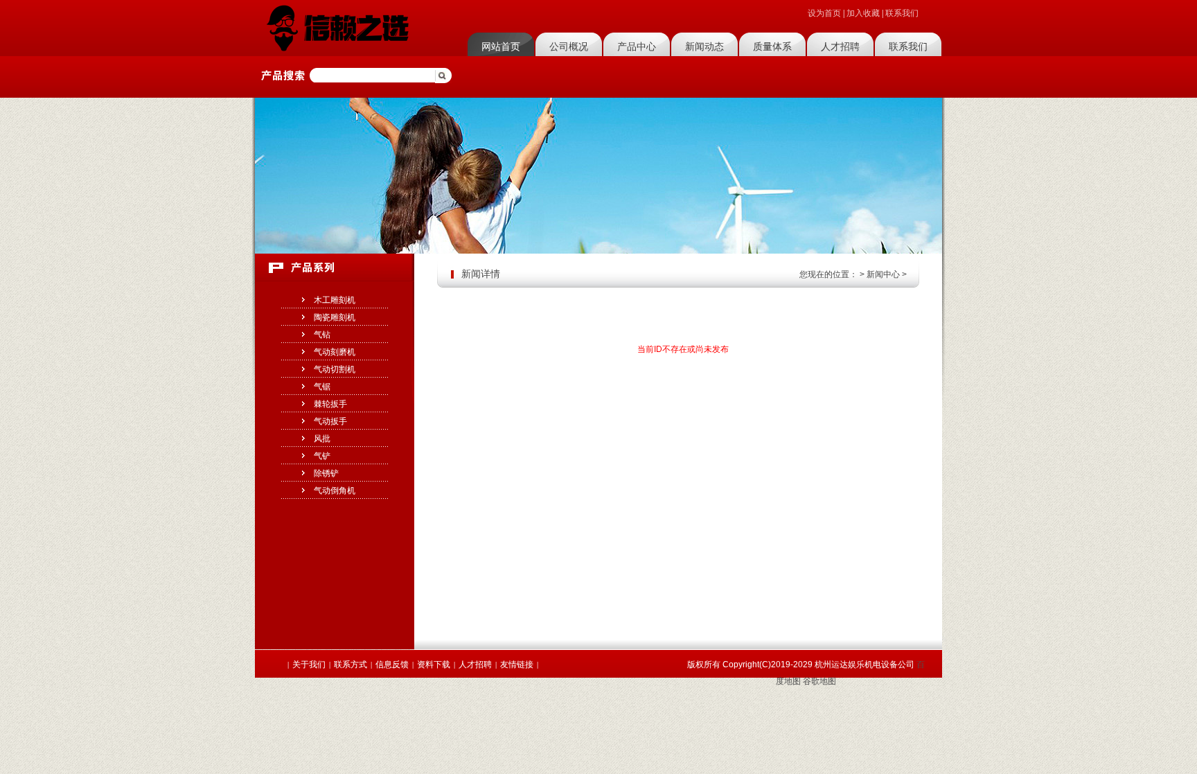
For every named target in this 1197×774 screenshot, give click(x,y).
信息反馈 (392, 664)
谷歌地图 (819, 681)
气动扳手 (330, 421)
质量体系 (772, 46)
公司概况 (568, 46)
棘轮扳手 (330, 404)
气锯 (322, 387)
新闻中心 (883, 274)
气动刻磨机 (334, 352)
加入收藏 (863, 13)
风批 (322, 438)
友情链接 (516, 664)
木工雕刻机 (334, 300)
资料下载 (433, 664)
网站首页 (500, 46)
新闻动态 (704, 46)
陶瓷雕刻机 (334, 317)
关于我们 (309, 664)
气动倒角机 (334, 490)
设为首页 (824, 13)
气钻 (322, 335)
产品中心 (636, 46)
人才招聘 (840, 46)
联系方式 (350, 664)
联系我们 (902, 13)
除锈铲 (326, 473)
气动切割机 (334, 369)
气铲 (322, 456)
